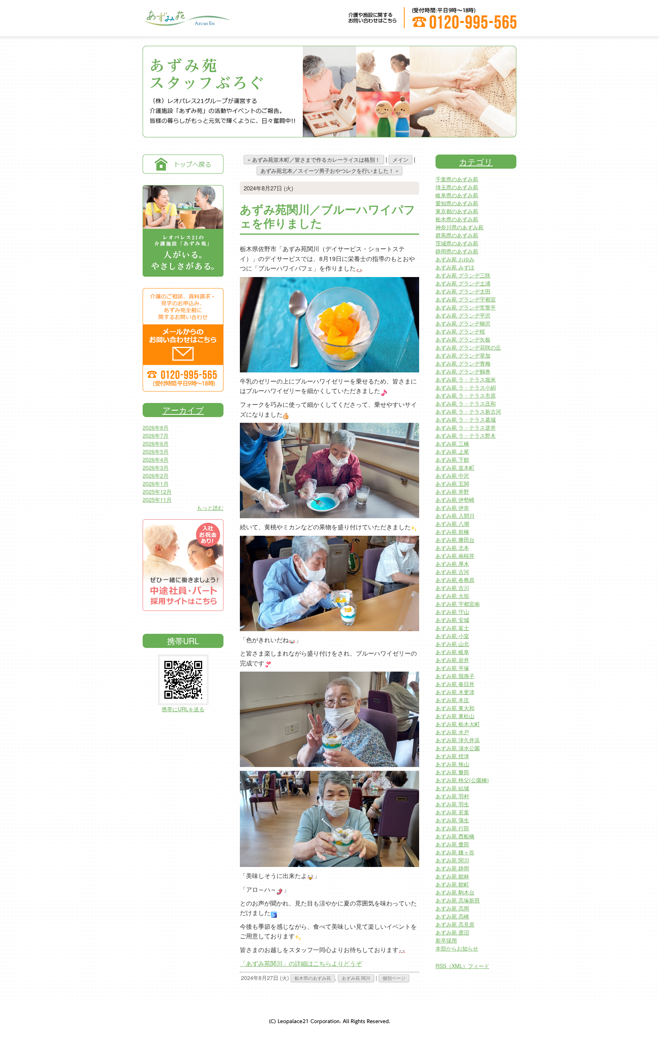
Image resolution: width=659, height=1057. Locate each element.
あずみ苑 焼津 (452, 756)
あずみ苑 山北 (452, 644)
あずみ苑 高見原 (455, 924)
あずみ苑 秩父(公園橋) (462, 780)
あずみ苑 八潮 (452, 523)
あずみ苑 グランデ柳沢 (463, 323)
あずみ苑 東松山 (455, 716)
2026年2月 (156, 475)
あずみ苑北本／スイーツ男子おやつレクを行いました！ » (329, 170)
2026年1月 (156, 483)
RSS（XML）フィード (462, 966)
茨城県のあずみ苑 (457, 243)
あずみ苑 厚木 (452, 563)
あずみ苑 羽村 (452, 796)
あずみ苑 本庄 (452, 700)
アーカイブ (183, 410)
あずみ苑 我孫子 (455, 676)
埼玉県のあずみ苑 (457, 187)
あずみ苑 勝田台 (455, 539)
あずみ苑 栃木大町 (458, 724)
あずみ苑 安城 (452, 620)
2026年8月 (156, 427)
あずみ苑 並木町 (455, 467)
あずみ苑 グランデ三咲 (463, 275)
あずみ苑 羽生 (452, 804)
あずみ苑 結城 (452, 788)
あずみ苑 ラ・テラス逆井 (466, 427)
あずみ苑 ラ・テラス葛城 (466, 419)
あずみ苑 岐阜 (452, 652)
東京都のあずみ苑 (457, 211)
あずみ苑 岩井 (452, 660)
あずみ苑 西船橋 (455, 836)
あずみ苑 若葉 (452, 812)
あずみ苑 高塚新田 (458, 900)
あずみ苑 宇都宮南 (458, 603)
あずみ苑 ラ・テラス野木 (466, 435)
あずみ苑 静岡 (452, 868)
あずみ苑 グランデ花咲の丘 (468, 347)
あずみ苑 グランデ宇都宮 (466, 299)
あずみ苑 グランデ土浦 (463, 283)
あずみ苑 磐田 (452, 772)
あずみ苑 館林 (452, 876)
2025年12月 (157, 491)
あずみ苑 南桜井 (455, 555)
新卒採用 (446, 940)
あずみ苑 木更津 (455, 692)
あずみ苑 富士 (452, 628)
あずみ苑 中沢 (452, 475)
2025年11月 (157, 499)
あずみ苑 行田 (452, 828)
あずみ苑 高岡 (452, 908)
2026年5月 (156, 451)
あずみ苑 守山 (452, 612)
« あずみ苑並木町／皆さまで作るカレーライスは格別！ (314, 159)
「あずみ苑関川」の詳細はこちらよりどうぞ (301, 963)
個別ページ (394, 978)
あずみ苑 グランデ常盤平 (466, 307)
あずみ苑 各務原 (455, 579)
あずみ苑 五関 (452, 483)
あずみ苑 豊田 (452, 844)
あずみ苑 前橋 (452, 531)
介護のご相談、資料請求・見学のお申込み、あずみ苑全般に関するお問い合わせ (183, 340)
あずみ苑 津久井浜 (458, 740)
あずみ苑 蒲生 (452, 820)
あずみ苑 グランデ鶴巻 (463, 371)
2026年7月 (156, 435)
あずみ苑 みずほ (455, 267)
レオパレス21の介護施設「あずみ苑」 (183, 231)
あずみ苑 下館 (452, 459)
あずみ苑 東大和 (455, 708)
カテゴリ (476, 161)
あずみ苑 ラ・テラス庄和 (466, 403)
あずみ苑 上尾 (452, 451)
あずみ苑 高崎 (452, 916)
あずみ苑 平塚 (452, 668)
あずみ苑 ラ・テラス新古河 (468, 411)
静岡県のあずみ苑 (457, 251)
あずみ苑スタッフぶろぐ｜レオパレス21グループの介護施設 (186, 23)
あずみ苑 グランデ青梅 (463, 363)
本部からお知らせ (457, 948)
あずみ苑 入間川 (455, 515)
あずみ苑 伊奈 (452, 507)
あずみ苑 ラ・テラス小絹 (466, 387)
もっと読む (210, 507)
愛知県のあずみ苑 (457, 203)
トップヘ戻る (183, 164)
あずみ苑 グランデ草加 (463, 355)
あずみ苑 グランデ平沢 (463, 315)
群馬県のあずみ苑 (457, 235)
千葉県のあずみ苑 (457, 179)
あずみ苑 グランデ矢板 (463, 339)
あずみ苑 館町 (452, 884)
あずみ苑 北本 (452, 547)
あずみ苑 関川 (356, 978)
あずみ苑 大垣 (452, 595)
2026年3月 (156, 467)
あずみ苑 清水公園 (458, 748)
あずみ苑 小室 (452, 636)
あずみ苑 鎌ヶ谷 (455, 852)
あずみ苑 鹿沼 (452, 932)
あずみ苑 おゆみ (455, 259)
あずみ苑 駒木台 (455, 892)
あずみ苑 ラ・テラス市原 (466, 395)
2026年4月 (156, 459)
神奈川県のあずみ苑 (460, 227)
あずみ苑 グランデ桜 (460, 331)
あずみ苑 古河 (452, 571)
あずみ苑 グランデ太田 (463, 291)
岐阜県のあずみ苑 (457, 195)
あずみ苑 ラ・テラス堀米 (466, 379)
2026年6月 (156, 443)
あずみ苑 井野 (452, 491)
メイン (400, 159)
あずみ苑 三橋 (452, 443)
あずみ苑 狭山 (452, 764)
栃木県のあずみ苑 (312, 978)
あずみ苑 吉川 (452, 587)
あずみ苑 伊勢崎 (455, 499)
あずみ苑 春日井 (455, 684)
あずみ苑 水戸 (452, 732)
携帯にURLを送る (183, 709)
